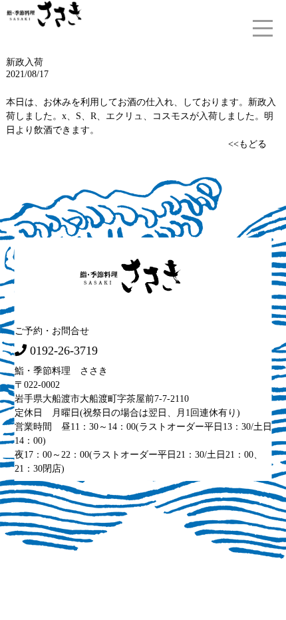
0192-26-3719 (64, 350)
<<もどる (247, 144)
